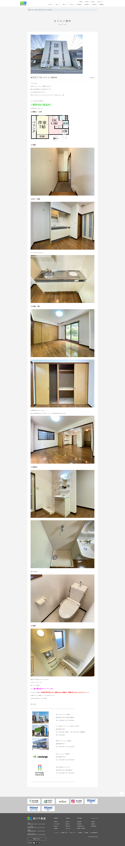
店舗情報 (101, 4)
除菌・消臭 (68, 826)
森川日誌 (55, 826)
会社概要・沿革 (64, 832)
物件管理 (93, 821)
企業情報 (81, 1)
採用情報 (93, 1)
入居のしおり (68, 828)
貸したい (65, 4)
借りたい (51, 4)
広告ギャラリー (73, 832)
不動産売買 (79, 823)
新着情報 (79, 4)
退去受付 (94, 4)
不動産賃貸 (79, 821)
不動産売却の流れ (80, 826)
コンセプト (56, 832)
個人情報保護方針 (94, 832)
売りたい (72, 4)
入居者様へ (86, 4)
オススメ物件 (56, 823)
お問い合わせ (99, 1)
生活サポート (68, 821)
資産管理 (93, 823)
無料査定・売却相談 (81, 828)
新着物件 (55, 821)
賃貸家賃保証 (93, 826)
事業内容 (87, 1)
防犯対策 (67, 823)
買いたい (58, 4)
